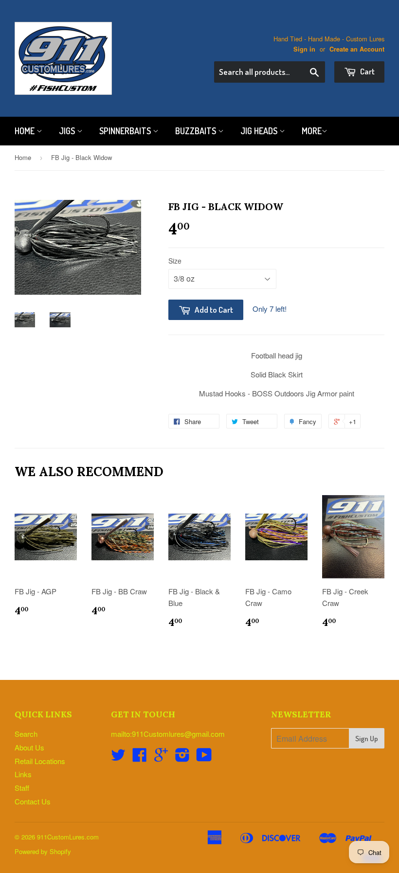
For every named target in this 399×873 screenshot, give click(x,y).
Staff (22, 788)
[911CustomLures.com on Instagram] (182, 757)
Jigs (68, 130)
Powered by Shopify (43, 851)
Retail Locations (40, 761)
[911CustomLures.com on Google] (161, 757)
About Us (29, 747)
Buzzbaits (196, 130)
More (312, 130)
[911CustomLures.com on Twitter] (118, 757)
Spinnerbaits (126, 130)
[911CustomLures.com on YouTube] (204, 757)
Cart (367, 71)
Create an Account (356, 49)
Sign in (304, 49)
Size (174, 261)
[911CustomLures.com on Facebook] (139, 757)
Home (25, 130)
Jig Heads (259, 130)
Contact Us (33, 801)
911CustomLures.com (68, 836)
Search (26, 734)
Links (23, 774)
